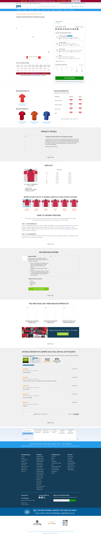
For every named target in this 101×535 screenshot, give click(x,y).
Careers (52, 459)
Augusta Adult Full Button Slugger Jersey (34, 122)
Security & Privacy (54, 468)
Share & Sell (70, 459)
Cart (81, 6)
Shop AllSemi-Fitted (74, 209)
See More (71, 10)
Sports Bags (38, 482)
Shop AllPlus (55, 209)
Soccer (43, 10)
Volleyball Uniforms (40, 469)
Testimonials (53, 461)
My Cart (22, 456)
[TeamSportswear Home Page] (18, 7)
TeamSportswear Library (56, 463)
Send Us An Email (31, 500)
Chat (32, 3)
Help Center (38, 3)
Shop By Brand (39, 489)
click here (67, 228)
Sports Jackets (39, 481)
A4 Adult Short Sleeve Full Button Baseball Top (46, 122)
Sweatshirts (38, 479)
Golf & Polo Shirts (39, 477)
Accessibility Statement (70, 531)
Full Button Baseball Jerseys (33, 13)
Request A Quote (24, 466)
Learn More (57, 22)
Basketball (31, 10)
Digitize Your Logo (71, 466)
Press (52, 464)
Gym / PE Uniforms (40, 473)
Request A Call (24, 469)
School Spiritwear (39, 474)
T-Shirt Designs (71, 461)
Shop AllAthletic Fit (27, 209)
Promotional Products (40, 486)
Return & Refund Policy (61, 531)
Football (38, 10)
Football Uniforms (39, 461)
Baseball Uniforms (23, 13)
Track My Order (24, 459)
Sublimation (59, 10)
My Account (23, 464)
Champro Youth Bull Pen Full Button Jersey (22, 104)
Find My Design (24, 463)
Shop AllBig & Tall (36, 209)
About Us (53, 458)
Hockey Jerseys (39, 463)
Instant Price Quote (79, 81)
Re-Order (23, 461)
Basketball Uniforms (40, 459)
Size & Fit (82, 64)
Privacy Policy (29, 531)
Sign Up (73, 500)
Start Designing (69, 78)
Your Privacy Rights (55, 469)
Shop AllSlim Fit (45, 209)
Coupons (23, 458)
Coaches (66, 10)
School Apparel (70, 468)
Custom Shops (70, 456)
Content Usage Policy (52, 531)
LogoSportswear (39, 487)
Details (53, 1)
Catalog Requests (71, 469)
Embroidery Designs (71, 463)
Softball (25, 10)
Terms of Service (35, 531)
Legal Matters (54, 471)
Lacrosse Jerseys (39, 464)
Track (48, 10)
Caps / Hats (38, 484)
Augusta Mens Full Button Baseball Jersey (22, 122)
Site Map (53, 473)
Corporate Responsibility (56, 466)
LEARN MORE (63, 334)
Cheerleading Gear (40, 471)
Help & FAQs (23, 468)
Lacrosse (53, 10)
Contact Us (23, 471)
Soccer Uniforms (39, 466)
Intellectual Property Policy (44, 531)
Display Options (36, 414)
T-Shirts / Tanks (39, 476)
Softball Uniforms (39, 458)
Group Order (70, 458)
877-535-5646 (36, 75)
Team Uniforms (71, 464)
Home (17, 13)
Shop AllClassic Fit (65, 209)
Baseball (19, 10)
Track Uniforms (39, 468)
